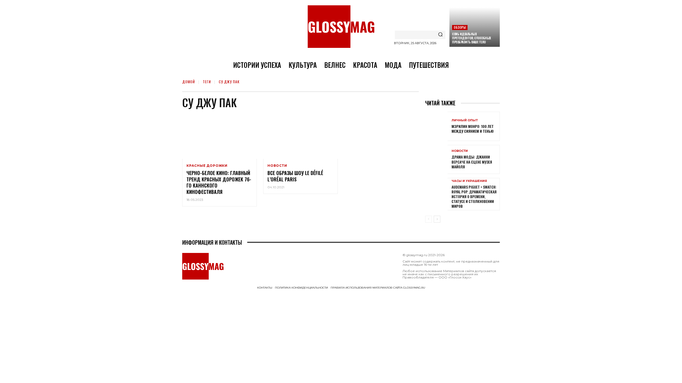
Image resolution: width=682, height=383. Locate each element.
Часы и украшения (469, 181)
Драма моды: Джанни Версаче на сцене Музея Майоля (472, 161)
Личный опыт (465, 120)
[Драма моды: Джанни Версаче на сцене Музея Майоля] (436, 159)
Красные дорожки (207, 165)
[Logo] (341, 26)
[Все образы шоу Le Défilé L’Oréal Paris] (300, 136)
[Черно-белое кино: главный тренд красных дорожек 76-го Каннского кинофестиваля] (219, 136)
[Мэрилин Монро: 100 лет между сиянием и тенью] (436, 126)
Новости (277, 165)
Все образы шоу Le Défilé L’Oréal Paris (295, 175)
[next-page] (437, 219)
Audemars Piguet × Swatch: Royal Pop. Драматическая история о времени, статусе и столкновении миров (474, 196)
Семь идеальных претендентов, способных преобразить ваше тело (471, 38)
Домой (188, 81)
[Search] (440, 35)
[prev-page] (428, 219)
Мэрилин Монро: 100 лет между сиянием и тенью (473, 128)
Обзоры (460, 27)
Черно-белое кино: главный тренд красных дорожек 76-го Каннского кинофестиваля (218, 182)
